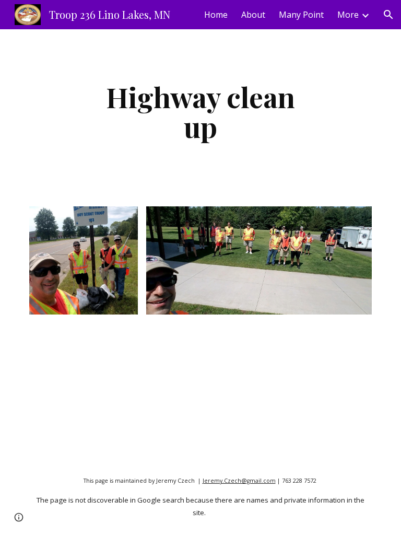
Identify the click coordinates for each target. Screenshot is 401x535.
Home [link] (216, 14)
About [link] (253, 14)
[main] (200, 111)
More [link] (348, 14)
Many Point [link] (301, 14)
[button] (388, 14)
